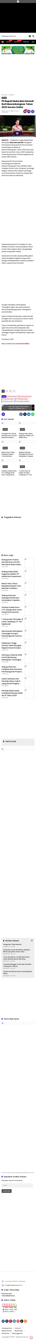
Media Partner (7, 1331)
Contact (18, 1328)
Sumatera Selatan (23, 401)
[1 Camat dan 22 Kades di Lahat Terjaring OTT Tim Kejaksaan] (26, 464)
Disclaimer (5, 1333)
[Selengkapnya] (32, 940)
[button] (33, 36)
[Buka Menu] (30, 36)
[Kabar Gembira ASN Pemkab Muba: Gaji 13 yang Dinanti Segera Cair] (29, 682)
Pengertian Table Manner (12, 944)
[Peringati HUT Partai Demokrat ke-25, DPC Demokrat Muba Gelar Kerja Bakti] (9, 427)
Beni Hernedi (13, 396)
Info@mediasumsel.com (13, 1285)
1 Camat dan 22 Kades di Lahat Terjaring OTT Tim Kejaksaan (25, 473)
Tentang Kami (7, 1328)
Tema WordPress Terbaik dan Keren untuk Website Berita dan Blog (16, 958)
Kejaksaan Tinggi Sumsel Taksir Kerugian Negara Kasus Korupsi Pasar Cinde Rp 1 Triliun (12, 646)
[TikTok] (21, 1321)
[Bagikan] (32, 111)
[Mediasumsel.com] (9, 36)
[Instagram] (18, 1321)
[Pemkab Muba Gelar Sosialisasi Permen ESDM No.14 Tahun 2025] (29, 694)
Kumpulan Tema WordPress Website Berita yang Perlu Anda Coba (16, 951)
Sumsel (4, 98)
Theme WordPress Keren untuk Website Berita (17, 972)
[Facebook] (21, 414)
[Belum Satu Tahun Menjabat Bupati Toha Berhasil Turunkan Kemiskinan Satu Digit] (9, 445)
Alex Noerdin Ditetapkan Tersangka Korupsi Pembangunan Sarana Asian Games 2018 (12, 634)
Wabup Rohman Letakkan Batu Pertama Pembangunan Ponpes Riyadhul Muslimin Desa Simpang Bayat (12, 671)
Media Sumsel (6, 111)
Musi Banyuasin (26, 396)
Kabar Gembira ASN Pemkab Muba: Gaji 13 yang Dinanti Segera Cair (11, 682)
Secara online (8, 401)
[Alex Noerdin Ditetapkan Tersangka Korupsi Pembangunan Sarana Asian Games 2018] (29, 634)
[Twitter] (25, 414)
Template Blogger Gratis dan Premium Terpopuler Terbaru (17, 965)
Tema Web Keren (8, 1296)
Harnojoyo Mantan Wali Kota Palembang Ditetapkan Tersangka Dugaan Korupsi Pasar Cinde (12, 660)
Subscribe (6, 1191)
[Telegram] (28, 414)
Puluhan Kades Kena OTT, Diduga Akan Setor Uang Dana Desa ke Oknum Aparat (9, 473)
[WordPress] (14, 1321)
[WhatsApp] (32, 414)
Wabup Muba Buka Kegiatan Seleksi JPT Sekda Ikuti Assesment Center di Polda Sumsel (26, 436)
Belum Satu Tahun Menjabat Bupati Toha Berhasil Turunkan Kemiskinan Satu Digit (9, 454)
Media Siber (19, 1331)
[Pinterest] (10, 1321)
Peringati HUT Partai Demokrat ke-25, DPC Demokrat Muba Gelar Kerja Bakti (9, 436)
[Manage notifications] (31, 1337)
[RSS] (25, 1321)
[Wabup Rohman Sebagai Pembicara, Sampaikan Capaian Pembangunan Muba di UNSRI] (26, 445)
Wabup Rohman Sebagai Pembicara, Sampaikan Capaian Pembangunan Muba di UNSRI (26, 454)
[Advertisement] (18, 74)
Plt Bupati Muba (23, 399)
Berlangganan (17, 1333)
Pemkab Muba (9, 399)
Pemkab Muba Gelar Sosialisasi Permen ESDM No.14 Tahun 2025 (12, 693)
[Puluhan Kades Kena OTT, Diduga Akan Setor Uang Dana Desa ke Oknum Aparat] (9, 464)
